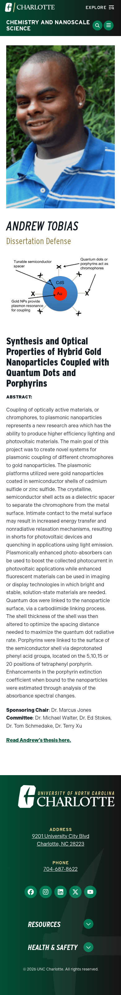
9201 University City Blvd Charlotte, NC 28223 (60, 840)
